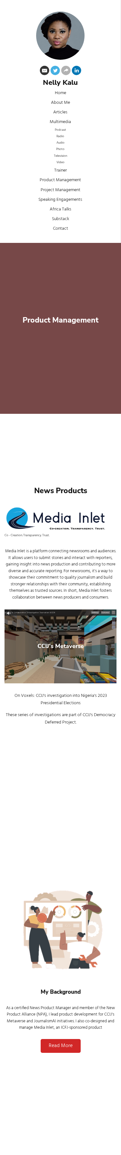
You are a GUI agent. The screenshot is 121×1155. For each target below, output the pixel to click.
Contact (60, 228)
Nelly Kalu (60, 82)
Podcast (60, 130)
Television (60, 156)
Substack (60, 219)
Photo (60, 149)
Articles (60, 112)
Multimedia (60, 122)
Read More (61, 1046)
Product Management (60, 180)
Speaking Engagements (60, 199)
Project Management (60, 190)
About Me (60, 102)
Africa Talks (60, 209)
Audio (60, 143)
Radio (60, 136)
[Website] (66, 72)
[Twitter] (55, 72)
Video (60, 162)
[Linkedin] (76, 72)
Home (60, 93)
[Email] (44, 72)
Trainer (60, 170)
